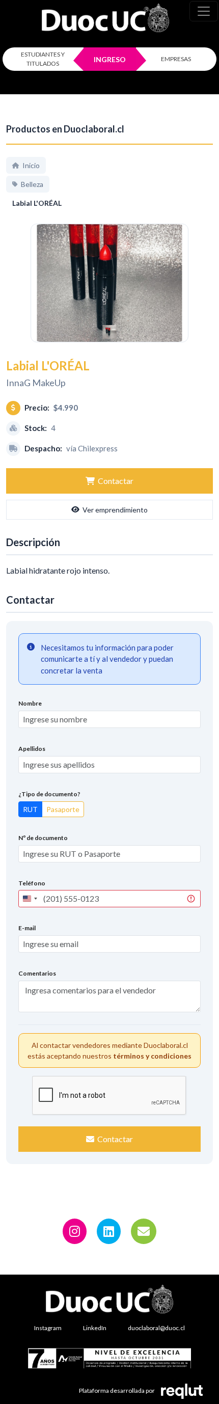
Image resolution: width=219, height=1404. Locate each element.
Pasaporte (62, 809)
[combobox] (29, 898)
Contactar (115, 480)
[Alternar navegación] (203, 11)
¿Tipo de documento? (49, 794)
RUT (30, 809)
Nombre (30, 703)
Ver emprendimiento (115, 509)
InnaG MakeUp (36, 382)
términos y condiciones (152, 1055)
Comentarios (37, 973)
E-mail (27, 928)
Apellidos (31, 748)
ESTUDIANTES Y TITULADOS (43, 58)
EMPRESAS (176, 59)
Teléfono (31, 883)
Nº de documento (43, 838)
